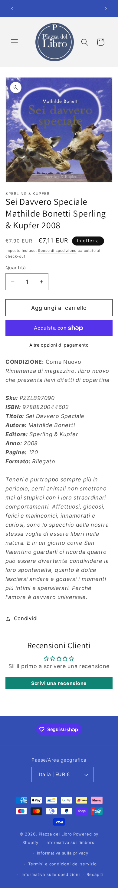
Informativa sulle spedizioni (50, 874)
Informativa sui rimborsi (70, 842)
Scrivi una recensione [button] (59, 683)
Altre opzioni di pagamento (59, 344)
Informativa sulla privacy (62, 853)
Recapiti (95, 874)
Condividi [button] (26, 618)
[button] (15, 42)
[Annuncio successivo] (106, 8)
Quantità (15, 268)
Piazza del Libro (55, 834)
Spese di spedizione (57, 250)
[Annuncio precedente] (12, 8)
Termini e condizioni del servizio (62, 863)
